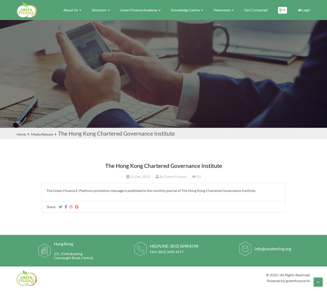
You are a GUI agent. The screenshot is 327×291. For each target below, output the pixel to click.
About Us (71, 10)
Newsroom (222, 10)
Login (305, 10)
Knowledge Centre (185, 10)
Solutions (99, 10)
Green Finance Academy (139, 10)
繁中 (282, 10)
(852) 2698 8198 (184, 246)
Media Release (42, 134)
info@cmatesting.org (273, 248)
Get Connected (256, 10)
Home (22, 134)
